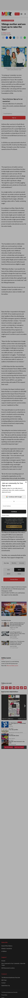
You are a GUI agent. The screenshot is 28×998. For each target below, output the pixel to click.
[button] (14, 499)
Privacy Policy (5, 515)
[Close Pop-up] (26, 482)
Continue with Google (15, 497)
